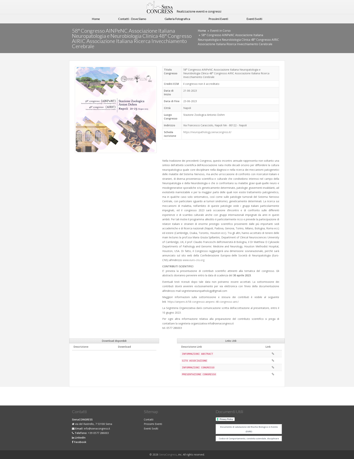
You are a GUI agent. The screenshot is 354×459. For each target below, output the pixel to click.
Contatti (148, 419)
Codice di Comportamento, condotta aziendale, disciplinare (249, 438)
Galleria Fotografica (177, 18)
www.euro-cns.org (193, 260)
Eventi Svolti (254, 18)
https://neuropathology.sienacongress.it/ (207, 132)
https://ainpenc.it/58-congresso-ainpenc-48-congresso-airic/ (203, 301)
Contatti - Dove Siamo (132, 18)
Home (96, 18)
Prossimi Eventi (218, 18)
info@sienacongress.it (97, 428)
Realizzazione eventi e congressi (198, 11)
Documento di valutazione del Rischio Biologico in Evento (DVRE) (249, 429)
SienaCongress (168, 454)
